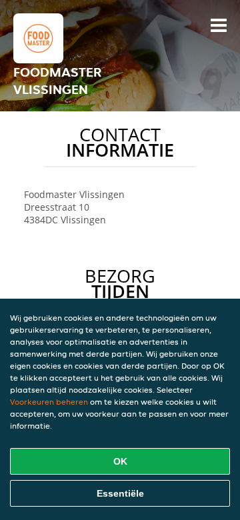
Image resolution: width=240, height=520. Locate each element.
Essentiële (120, 493)
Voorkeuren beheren (49, 402)
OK (120, 461)
